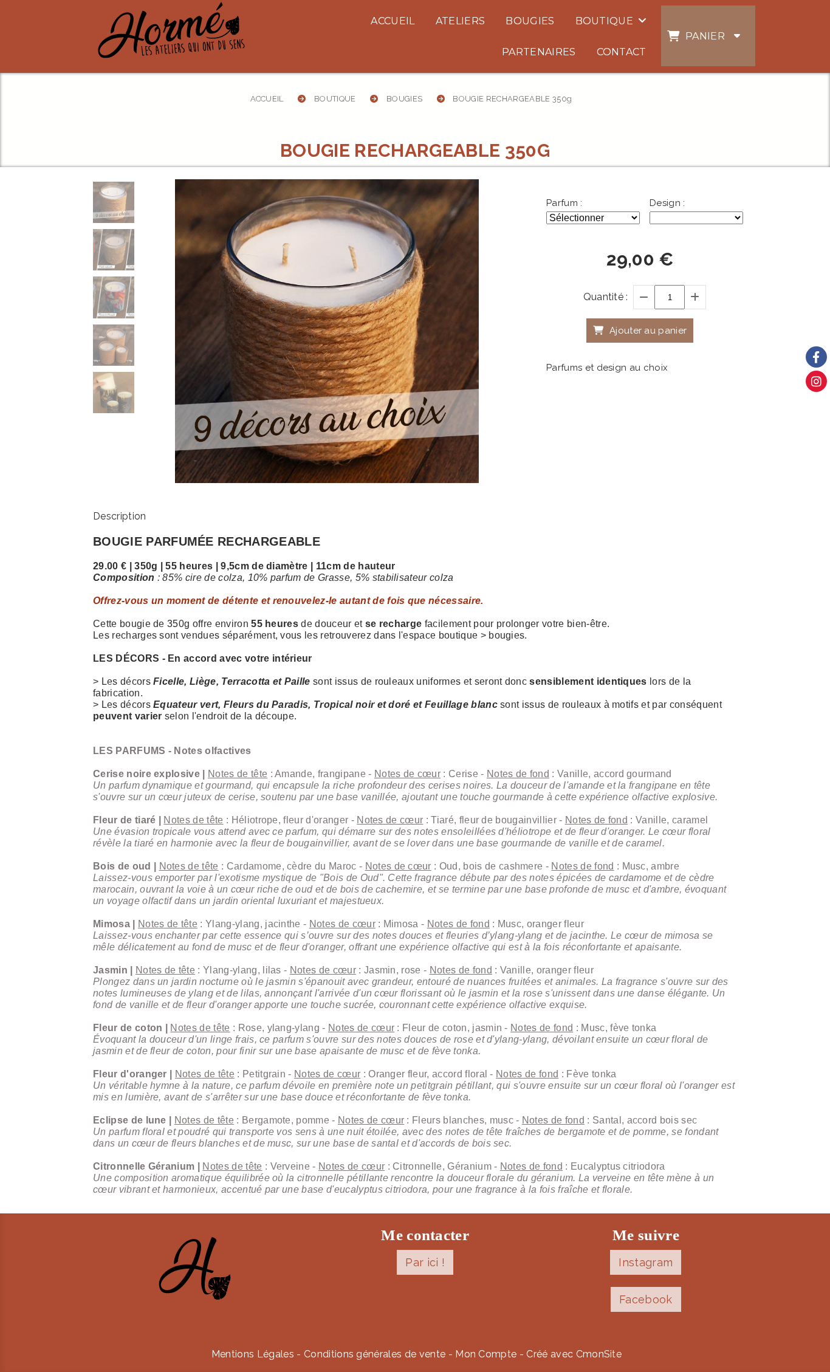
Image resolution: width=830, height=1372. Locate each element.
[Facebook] (816, 357)
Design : (667, 202)
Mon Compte (485, 1354)
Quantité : (605, 297)
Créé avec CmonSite (574, 1354)
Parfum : (564, 202)
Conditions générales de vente (374, 1354)
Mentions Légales (252, 1354)
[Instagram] (816, 381)
